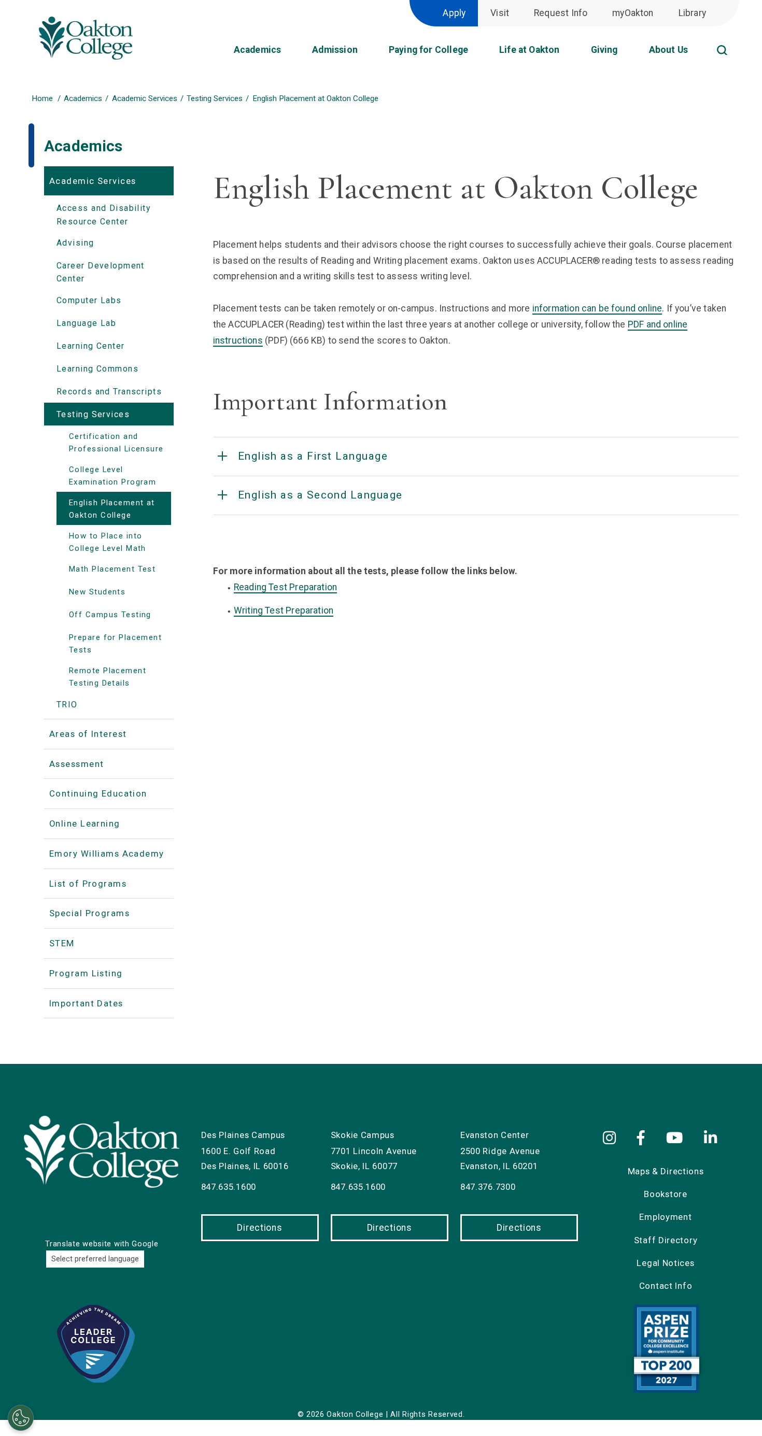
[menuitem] (736, 38)
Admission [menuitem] (335, 50)
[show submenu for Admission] (366, 53)
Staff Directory (666, 1240)
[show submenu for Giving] (626, 53)
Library (692, 13)
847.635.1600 (228, 1187)
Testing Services (215, 98)
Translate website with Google (101, 1243)
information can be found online (597, 308)
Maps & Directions (666, 1171)
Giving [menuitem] (604, 50)
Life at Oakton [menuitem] (529, 50)
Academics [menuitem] (257, 50)
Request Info (560, 13)
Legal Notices (665, 1263)
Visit (499, 13)
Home (42, 98)
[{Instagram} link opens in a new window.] (615, 1138)
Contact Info (665, 1286)
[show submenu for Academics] (289, 53)
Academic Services (144, 98)
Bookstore (665, 1194)
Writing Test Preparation (283, 610)
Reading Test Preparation (285, 587)
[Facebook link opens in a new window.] (643, 1138)
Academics (83, 98)
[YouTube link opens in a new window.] (676, 1138)
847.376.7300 (487, 1187)
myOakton (632, 13)
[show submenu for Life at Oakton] (568, 53)
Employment (665, 1217)
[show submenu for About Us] (696, 53)
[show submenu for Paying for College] (476, 53)
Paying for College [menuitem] (428, 50)
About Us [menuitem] (668, 50)
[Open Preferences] (21, 1418)
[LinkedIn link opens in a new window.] (712, 1138)
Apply (454, 13)
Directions (259, 1227)
